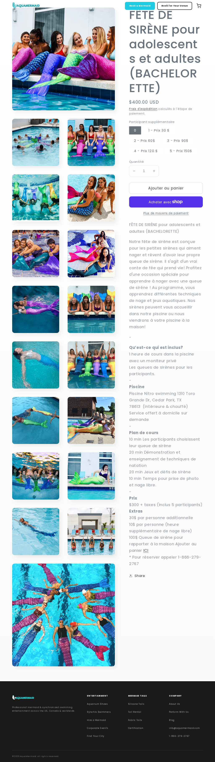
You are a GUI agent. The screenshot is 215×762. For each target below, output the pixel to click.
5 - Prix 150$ (181, 151)
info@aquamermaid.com (184, 728)
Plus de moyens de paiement (166, 213)
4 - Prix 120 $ (146, 151)
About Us (174, 704)
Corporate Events (97, 728)
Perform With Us (179, 712)
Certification (135, 728)
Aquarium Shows (97, 704)
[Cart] (199, 6)
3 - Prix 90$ (177, 140)
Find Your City (95, 736)
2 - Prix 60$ (144, 140)
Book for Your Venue (174, 5)
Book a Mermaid (140, 5)
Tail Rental (134, 712)
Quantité (136, 161)
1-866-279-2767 (179, 736)
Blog (171, 720)
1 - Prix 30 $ (159, 130)
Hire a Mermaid (96, 720)
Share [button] (140, 575)
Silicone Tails (136, 704)
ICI (145, 550)
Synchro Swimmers (99, 712)
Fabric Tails (135, 720)
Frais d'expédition (143, 109)
